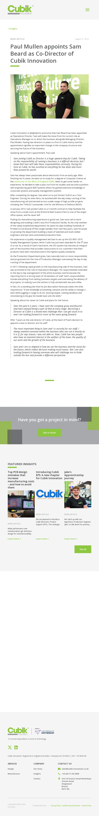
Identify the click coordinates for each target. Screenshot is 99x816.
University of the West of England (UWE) (34, 181)
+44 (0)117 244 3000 (70, 773)
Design (11, 769)
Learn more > (14, 539)
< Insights (12, 28)
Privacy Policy (56, 806)
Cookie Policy (86, 806)
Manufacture (14, 773)
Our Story (38, 769)
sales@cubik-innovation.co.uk (75, 769)
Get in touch (49, 432)
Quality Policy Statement (71, 806)
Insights (37, 773)
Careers (37, 778)
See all (83, 549)
